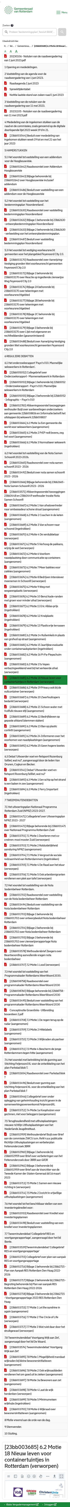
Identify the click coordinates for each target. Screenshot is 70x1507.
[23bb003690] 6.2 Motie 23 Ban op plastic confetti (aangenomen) (30, 728)
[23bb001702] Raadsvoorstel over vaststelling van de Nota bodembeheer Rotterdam (33, 896)
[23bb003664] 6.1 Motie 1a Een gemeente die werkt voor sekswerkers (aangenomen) (33, 425)
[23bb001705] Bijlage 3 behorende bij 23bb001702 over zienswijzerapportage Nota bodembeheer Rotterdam (30, 941)
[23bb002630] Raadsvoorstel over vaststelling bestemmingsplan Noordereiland (33, 212)
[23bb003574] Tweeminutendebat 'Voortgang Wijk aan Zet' (33, 1349)
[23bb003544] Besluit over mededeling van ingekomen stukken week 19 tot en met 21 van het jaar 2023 (32, 139)
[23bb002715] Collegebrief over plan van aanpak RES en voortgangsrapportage (35, 1259)
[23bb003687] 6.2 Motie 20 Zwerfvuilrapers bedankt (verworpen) (32, 699)
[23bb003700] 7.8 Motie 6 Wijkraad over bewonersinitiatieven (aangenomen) (30, 1411)
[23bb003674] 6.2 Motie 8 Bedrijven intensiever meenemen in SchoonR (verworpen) (34, 579)
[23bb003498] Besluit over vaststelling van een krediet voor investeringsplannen (33, 1225)
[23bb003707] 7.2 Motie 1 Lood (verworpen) (34, 964)
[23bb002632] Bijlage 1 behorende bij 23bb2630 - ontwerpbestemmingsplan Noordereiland (34, 222)
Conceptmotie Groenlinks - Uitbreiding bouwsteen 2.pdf (29, 1012)
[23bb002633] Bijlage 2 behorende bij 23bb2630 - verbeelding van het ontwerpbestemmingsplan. (34, 231)
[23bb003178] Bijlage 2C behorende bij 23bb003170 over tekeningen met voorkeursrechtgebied (29, 318)
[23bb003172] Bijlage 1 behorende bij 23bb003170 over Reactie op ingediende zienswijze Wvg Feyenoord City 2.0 (34, 277)
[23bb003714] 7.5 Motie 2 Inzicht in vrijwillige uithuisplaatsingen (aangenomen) (33, 1195)
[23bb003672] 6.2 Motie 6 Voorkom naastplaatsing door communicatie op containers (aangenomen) (32, 557)
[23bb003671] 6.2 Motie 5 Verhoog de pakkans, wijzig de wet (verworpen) (33, 546)
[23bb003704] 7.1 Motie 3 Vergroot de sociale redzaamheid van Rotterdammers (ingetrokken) (33, 857)
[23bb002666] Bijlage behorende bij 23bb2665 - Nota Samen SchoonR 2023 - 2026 (34, 484)
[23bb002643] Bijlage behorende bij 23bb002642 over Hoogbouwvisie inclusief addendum (29, 180)
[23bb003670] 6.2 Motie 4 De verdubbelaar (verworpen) (31, 536)
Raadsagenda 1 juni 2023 (24, 83)
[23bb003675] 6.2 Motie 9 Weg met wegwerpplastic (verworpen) (27, 588)
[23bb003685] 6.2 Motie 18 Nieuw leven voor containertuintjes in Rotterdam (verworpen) (32, 680)
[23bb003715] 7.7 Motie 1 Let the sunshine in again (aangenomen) (32, 1309)
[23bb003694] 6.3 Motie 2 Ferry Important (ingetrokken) (31, 791)
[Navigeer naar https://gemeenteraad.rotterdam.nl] (18, 12)
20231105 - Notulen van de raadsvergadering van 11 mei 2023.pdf (33, 113)
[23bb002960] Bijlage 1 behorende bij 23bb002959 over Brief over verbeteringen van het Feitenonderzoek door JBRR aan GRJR (33, 1156)
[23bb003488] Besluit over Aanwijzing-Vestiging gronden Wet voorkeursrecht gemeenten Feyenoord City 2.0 (34, 345)
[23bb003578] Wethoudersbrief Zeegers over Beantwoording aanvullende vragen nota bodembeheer (33, 955)
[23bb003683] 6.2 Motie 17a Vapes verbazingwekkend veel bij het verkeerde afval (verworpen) (31, 668)
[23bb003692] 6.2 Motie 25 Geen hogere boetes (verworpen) (34, 747)
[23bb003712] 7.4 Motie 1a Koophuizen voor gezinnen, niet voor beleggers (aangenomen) (32, 1112)
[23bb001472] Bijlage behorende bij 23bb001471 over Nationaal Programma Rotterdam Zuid (35, 828)
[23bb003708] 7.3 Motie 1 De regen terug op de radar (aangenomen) (33, 1022)
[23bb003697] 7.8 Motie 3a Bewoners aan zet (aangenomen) (32, 1382)
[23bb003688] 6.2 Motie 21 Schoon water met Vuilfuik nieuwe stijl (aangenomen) (33, 709)
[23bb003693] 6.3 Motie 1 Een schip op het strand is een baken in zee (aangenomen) (35, 781)
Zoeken (6, 25)
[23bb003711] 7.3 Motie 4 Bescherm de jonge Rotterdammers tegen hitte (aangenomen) (32, 1051)
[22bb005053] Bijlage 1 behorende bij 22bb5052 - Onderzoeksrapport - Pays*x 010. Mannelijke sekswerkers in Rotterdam (34, 386)
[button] (62, 32)
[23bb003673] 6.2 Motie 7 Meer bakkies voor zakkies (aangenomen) (32, 569)
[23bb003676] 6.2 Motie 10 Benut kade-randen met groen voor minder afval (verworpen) (33, 598)
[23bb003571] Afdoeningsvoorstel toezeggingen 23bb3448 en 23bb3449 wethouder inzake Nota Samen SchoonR (34, 495)
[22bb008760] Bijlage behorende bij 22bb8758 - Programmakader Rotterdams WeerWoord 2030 (34, 993)
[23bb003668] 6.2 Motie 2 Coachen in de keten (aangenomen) (33, 517)
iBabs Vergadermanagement (21, 1504)
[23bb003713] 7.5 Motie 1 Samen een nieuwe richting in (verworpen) (32, 1185)
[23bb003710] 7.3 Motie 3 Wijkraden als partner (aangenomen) (34, 1041)
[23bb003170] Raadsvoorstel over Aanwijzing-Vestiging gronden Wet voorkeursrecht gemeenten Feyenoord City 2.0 (33, 263)
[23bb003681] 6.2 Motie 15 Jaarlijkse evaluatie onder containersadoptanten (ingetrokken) (33, 647)
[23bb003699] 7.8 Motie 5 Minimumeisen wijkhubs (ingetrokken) (30, 1401)
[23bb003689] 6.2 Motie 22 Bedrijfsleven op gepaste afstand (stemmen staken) (32, 718)
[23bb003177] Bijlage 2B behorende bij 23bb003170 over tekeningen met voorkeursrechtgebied (29, 304)
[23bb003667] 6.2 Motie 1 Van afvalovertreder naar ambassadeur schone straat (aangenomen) (33, 507)
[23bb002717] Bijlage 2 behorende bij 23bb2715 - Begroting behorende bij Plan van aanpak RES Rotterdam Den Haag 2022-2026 (35, 1284)
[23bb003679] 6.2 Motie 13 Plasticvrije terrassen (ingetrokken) (34, 627)
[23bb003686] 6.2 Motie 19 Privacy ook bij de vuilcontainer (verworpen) (32, 689)
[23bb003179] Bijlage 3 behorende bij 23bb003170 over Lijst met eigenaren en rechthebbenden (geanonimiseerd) (28, 331)
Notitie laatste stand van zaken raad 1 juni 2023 (36, 95)
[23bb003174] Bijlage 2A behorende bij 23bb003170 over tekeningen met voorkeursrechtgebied (29, 291)
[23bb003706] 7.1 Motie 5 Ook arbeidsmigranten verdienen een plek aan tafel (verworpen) (34, 876)
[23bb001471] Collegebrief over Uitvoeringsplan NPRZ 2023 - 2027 (34, 818)
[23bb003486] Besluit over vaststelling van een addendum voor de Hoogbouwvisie (33, 192)
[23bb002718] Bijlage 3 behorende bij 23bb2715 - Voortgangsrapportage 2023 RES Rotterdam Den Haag (34, 1297)
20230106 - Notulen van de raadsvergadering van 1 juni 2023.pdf (33, 58)
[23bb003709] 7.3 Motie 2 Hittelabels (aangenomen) (28, 1031)
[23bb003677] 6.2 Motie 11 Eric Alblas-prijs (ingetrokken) (31, 608)
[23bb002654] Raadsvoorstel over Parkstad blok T (34, 1075)
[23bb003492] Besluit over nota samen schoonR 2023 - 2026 (34, 474)
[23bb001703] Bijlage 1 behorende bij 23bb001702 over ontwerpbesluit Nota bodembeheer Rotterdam (35, 918)
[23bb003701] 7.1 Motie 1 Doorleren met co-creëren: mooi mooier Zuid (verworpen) (32, 837)
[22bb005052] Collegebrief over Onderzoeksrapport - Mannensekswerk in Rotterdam (34, 374)
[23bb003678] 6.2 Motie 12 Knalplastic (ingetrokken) (29, 617)
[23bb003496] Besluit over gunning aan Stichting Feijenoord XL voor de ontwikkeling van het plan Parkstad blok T (34, 1087)
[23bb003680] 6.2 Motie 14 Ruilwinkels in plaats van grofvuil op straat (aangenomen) (34, 637)
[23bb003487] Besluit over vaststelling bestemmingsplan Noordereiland (29, 241)
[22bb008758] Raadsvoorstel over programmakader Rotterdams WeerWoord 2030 (32, 983)
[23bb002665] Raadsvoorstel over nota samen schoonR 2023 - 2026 (33, 464)
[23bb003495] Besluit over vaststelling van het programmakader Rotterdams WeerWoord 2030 (33, 1002)
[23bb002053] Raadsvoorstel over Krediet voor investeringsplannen (34, 1215)
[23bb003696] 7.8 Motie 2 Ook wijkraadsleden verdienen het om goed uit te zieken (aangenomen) (33, 1372)
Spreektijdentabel (19, 89)
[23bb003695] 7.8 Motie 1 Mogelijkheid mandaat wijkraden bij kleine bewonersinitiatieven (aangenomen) (34, 1361)
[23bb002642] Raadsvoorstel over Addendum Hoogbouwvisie (33, 168)
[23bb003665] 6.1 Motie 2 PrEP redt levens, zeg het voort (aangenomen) (34, 434)
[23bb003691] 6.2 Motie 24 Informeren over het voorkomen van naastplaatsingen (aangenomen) (34, 738)
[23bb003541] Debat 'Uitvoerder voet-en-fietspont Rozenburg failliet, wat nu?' (30, 772)
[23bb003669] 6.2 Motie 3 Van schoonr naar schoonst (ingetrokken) (32, 526)
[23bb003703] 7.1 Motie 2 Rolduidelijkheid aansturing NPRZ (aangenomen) (31, 847)
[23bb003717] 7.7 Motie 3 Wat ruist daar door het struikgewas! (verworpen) (34, 1328)
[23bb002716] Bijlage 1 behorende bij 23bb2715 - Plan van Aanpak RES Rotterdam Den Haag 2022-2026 (35, 1270)
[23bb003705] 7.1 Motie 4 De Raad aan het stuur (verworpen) (34, 866)
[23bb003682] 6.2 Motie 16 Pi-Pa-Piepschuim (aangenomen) (33, 656)
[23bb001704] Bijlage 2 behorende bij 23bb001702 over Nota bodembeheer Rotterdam (32, 929)
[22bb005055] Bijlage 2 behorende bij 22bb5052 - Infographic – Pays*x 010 (35, 397)
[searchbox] (29, 32)
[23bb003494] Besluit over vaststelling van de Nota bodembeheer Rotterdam (33, 906)
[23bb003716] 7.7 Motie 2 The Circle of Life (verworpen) (31, 1319)
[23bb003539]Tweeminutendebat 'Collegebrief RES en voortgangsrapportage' (34, 1249)
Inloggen (49, 1504)
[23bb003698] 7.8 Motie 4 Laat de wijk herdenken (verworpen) (28, 1392)
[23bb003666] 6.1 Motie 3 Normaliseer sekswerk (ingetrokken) (34, 444)
